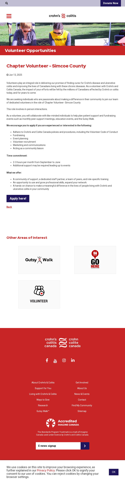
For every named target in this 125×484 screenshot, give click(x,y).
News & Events (82, 394)
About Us (82, 388)
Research (43, 405)
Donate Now (110, 3)
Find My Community (82, 405)
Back (9, 207)
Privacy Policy (46, 470)
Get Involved (82, 382)
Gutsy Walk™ (43, 411)
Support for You (43, 388)
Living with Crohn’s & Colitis (43, 394)
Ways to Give (42, 399)
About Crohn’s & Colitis (43, 382)
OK (113, 472)
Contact (82, 399)
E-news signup (47, 445)
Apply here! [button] (18, 198)
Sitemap (82, 411)
